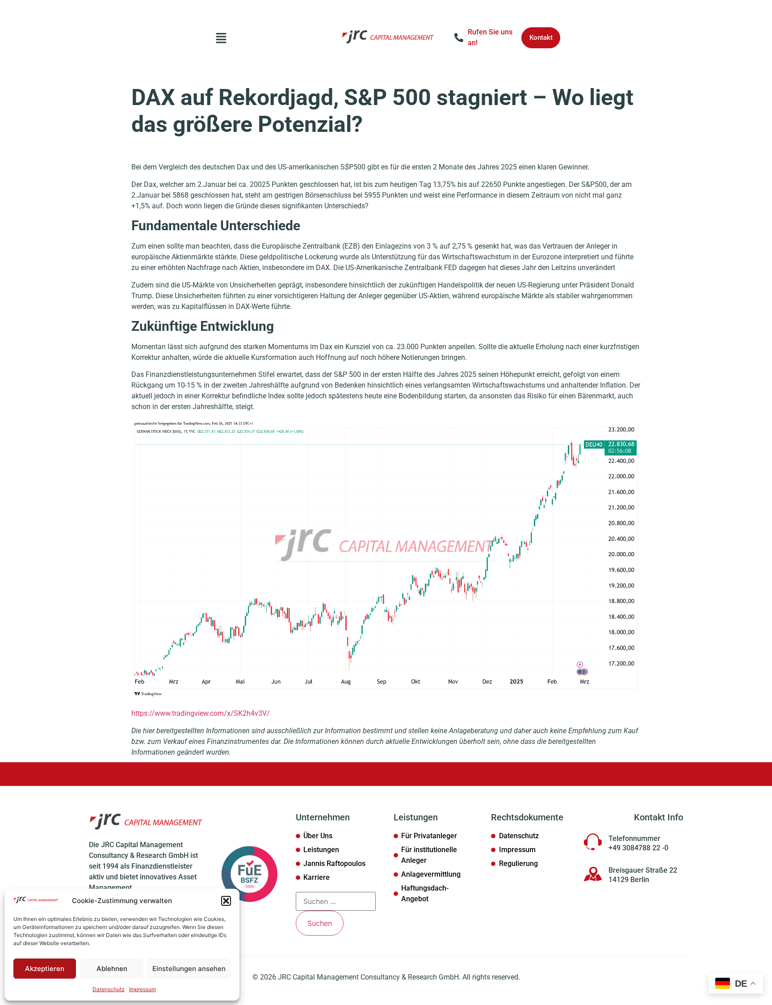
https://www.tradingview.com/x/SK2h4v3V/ (200, 713)
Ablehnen (111, 968)
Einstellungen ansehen (189, 968)
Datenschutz (108, 989)
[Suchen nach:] (336, 901)
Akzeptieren (44, 968)
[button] (226, 900)
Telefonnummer (634, 838)
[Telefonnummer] (593, 842)
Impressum (142, 989)
